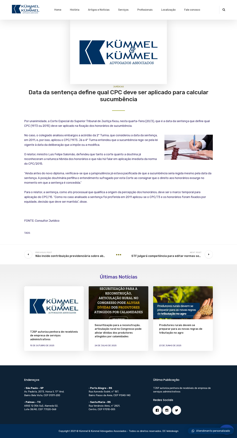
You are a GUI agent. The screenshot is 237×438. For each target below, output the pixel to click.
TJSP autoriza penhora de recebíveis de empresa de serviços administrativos (54, 335)
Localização (168, 9)
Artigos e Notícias (98, 9)
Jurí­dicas (118, 86)
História (74, 9)
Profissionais (145, 9)
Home (57, 9)
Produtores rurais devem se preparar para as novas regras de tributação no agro (180, 329)
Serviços (123, 9)
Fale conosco (192, 9)
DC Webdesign (170, 431)
